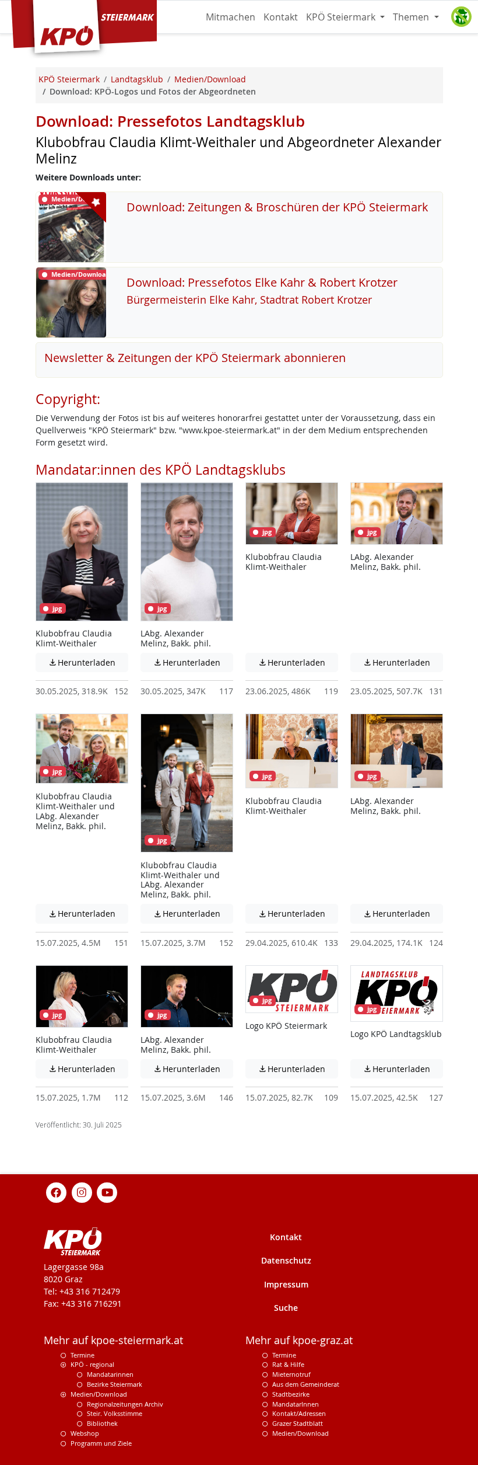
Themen (412, 17)
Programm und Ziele (101, 1443)
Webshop (85, 1433)
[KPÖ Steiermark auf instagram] (81, 1191)
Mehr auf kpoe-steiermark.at (113, 1340)
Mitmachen (230, 17)
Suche (286, 1307)
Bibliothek (102, 1423)
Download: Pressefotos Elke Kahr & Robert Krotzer (262, 282)
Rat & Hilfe (288, 1364)
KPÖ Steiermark (342, 17)
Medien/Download (99, 1394)
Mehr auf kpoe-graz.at (299, 1340)
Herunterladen (88, 662)
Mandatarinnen (110, 1374)
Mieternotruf (291, 1374)
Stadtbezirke (291, 1394)
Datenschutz (286, 1260)
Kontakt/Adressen (299, 1413)
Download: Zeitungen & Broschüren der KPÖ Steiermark (277, 207)
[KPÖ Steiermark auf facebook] (56, 1191)
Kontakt (280, 17)
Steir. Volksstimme (114, 1413)
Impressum (286, 1284)
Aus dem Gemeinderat (305, 1384)
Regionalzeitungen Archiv (125, 1404)
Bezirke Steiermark (114, 1384)
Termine (82, 1355)
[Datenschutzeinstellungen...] (461, 17)
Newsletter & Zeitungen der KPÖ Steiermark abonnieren (195, 358)
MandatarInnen (295, 1404)
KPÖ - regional (92, 1364)
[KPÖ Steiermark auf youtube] (107, 1191)
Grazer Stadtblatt (297, 1423)
